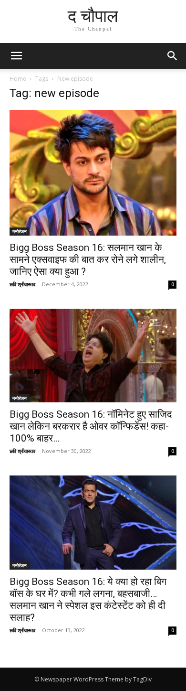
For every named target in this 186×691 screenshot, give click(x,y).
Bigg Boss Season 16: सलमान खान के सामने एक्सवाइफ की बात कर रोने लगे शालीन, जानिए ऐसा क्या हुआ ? (88, 259)
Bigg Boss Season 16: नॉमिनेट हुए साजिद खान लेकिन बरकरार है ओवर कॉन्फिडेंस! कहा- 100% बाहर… (91, 426)
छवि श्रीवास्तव (22, 284)
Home (18, 79)
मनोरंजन (19, 231)
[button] (172, 56)
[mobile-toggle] (16, 56)
